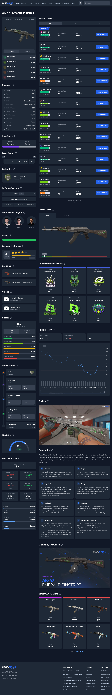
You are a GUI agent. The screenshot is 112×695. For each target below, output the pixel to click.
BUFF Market (47, 90)
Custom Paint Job (29, 104)
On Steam (32, 19)
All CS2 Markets (105, 686)
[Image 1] (67, 442)
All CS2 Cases (105, 677)
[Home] (8, 3)
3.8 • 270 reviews (45, 139)
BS (32, 161)
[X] (7, 675)
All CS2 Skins (104, 671)
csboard (45, 157)
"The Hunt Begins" (29, 129)
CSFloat (45, 45)
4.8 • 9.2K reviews (45, 50)
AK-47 (32, 97)
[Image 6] (81, 442)
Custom (29, 205)
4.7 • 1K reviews (44, 94)
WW (25, 161)
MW (13, 161)
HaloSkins (46, 179)
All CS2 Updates (105, 690)
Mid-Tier (23, 3)
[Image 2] (70, 442)
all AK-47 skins (80, 652)
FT (19, 161)
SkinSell (45, 123)
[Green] (19, 240)
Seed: (16, 194)
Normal (11, 51)
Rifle (33, 94)
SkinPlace (46, 101)
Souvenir (27, 51)
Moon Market (47, 134)
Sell (74, 23)
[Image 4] (76, 442)
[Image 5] (79, 442)
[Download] (41, 441)
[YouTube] (13, 675)
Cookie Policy (90, 686)
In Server (19, 19)
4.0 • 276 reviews (45, 184)
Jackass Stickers (68, 677)
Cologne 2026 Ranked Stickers (72, 671)
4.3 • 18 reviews (44, 162)
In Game (8, 19)
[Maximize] (108, 220)
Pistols (17, 3)
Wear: (13, 199)
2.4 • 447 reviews (45, 195)
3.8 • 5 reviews (44, 128)
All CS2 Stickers (105, 674)
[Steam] (16, 675)
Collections (58, 3)
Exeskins (46, 168)
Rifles (30, 3)
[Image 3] (73, 442)
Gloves (44, 3)
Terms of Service (91, 680)
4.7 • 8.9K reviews (46, 37)
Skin (33, 90)
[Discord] (4, 675)
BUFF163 (46, 78)
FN (7, 161)
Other (73, 3)
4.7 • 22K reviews (45, 150)
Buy (50, 23)
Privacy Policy (90, 683)
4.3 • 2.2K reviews (45, 72)
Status (88, 677)
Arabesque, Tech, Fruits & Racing (72, 674)
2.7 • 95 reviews (45, 83)
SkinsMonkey (47, 56)
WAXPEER (46, 190)
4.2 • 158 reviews (45, 117)
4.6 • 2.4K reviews (45, 61)
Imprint (88, 690)
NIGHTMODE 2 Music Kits (70, 686)
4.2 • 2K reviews (45, 106)
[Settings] (80, 3)
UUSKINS (46, 112)
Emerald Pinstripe (29, 101)
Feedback (89, 674)
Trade (98, 23)
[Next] (34, 194)
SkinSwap (46, 67)
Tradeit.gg (46, 146)
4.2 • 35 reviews (45, 173)
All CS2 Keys (104, 680)
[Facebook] (10, 675)
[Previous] (3, 194)
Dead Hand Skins (68, 690)
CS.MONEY (46, 32)
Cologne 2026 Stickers (69, 683)
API (87, 671)
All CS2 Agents (105, 683)
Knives (37, 3)
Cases (50, 3)
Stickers (66, 3)
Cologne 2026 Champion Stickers (72, 680)
